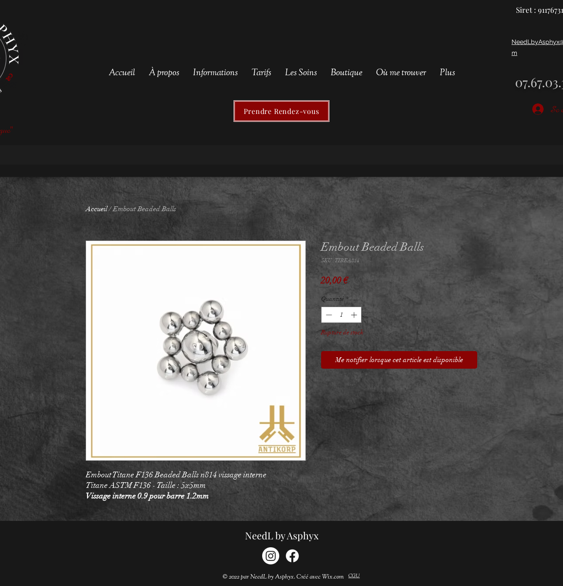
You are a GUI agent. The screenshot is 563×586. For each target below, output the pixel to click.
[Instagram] (270, 555)
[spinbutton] (341, 314)
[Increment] (354, 314)
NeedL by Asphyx (281, 535)
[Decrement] (327, 314)
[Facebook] (292, 555)
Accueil (96, 209)
